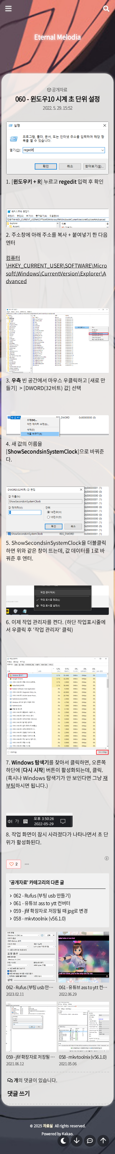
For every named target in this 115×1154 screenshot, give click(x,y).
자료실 (48, 1125)
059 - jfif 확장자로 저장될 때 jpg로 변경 (51, 910)
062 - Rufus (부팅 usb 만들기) (42, 895)
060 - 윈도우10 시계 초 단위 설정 (57, 98)
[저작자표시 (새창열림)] (106, 858)
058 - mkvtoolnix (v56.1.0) (40, 918)
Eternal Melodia (57, 36)
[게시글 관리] (27, 864)
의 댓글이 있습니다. (35, 1080)
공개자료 (59, 90)
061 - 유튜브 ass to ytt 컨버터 (42, 902)
